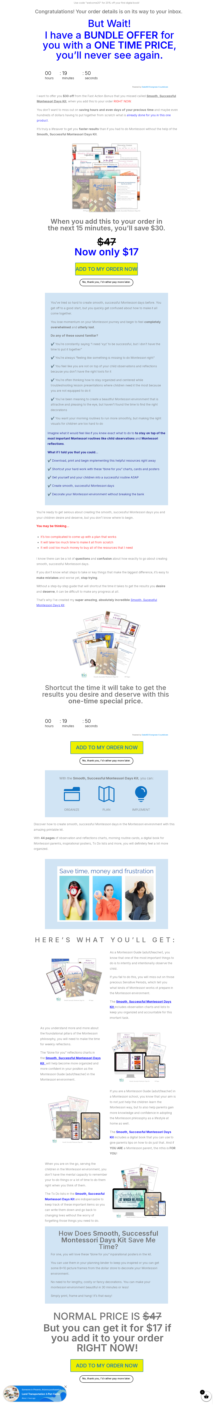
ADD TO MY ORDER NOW (106, 269)
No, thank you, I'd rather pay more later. (106, 281)
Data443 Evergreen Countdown (155, 87)
